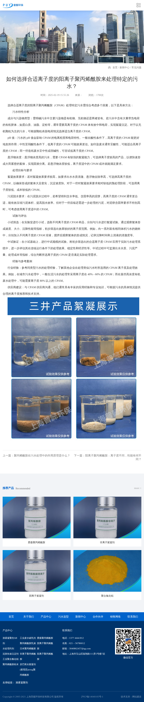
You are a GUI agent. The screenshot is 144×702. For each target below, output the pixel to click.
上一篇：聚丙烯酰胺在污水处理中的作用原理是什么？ (36, 455)
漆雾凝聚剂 (22, 682)
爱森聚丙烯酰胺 (45, 638)
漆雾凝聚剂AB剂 (10, 641)
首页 (115, 67)
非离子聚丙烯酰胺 (28, 656)
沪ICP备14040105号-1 (92, 696)
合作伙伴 (98, 616)
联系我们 (132, 616)
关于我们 (28, 616)
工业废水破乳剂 (28, 638)
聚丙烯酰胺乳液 (28, 643)
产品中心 (46, 616)
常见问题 (136, 67)
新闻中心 (124, 67)
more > (137, 488)
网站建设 (136, 696)
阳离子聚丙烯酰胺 (45, 656)
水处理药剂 (8, 648)
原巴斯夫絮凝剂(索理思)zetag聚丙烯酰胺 (28, 669)
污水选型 (63, 616)
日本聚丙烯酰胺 (28, 648)
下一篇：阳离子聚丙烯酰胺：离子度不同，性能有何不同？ (107, 457)
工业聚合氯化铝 (11, 659)
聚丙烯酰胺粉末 (11, 664)
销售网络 (115, 616)
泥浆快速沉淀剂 (11, 653)
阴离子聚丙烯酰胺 (45, 646)
